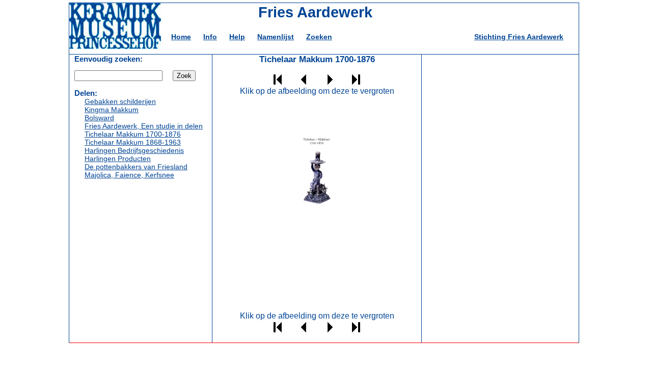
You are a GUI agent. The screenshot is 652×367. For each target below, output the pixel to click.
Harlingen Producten (118, 158)
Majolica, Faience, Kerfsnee (129, 175)
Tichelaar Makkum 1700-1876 (133, 134)
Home (181, 37)
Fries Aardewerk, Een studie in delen (144, 126)
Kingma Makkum (112, 110)
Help (237, 37)
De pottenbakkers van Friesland (136, 167)
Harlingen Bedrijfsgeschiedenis (134, 150)
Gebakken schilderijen (120, 101)
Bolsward (99, 118)
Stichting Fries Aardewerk (518, 37)
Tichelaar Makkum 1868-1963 (133, 142)
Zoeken (319, 37)
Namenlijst (275, 37)
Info (210, 37)
